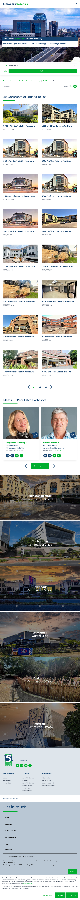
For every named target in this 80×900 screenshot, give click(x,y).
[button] (18, 66)
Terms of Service (46, 865)
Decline (60, 895)
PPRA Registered (10, 450)
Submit (72, 871)
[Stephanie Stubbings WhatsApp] (12, 455)
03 (46, 386)
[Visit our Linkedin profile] (21, 765)
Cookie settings (46, 895)
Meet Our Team (40, 466)
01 (34, 386)
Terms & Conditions (30, 856)
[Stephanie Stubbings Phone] (21, 455)
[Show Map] (75, 86)
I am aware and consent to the (21, 856)
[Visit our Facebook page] (17, 765)
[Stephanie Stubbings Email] (17, 455)
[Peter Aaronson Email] (54, 455)
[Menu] (75, 4)
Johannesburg (34, 81)
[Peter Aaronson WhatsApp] (50, 455)
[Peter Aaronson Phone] (59, 455)
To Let (24, 81)
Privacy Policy (11, 862)
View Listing (21, 113)
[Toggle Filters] (5, 71)
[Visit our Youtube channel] (30, 765)
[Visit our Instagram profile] (26, 765)
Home (5, 81)
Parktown (46, 81)
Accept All (72, 895)
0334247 (58, 450)
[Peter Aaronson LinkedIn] (45, 455)
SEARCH (43, 71)
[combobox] (34, 66)
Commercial (15, 81)
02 (40, 386)
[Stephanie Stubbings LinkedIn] (8, 455)
